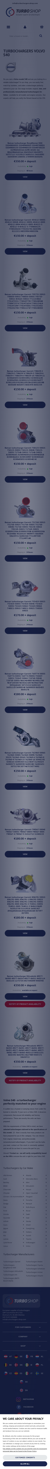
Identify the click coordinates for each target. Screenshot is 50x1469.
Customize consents (25, 1457)
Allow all (25, 1464)
